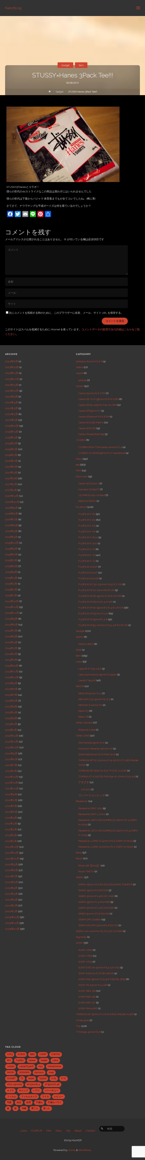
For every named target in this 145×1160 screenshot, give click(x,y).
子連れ (39, 1102)
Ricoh (79, 858)
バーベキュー (52, 1090)
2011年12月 (11, 776)
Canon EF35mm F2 (89, 410)
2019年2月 (11, 449)
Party (79, 852)
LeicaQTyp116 (26, 1066)
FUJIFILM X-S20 (87, 543)
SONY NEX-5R (86, 996)
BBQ (32, 1054)
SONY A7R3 (85, 955)
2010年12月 (12, 846)
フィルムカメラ (29, 1096)
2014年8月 (11, 624)
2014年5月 (11, 636)
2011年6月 (11, 811)
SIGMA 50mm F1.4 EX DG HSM (96, 907)
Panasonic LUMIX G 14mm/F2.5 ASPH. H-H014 (105, 840)
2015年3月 (11, 583)
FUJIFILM (81, 507)
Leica (79, 661)
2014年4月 (11, 642)
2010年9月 (11, 864)
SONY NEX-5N (87, 990)
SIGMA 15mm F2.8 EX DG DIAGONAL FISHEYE (105, 884)
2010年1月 (11, 911)
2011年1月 (11, 841)
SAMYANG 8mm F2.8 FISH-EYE (96, 754)
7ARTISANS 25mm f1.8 (91, 742)
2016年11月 (12, 495)
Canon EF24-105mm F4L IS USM (97, 404)
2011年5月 (11, 817)
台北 (19, 1102)
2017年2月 (11, 484)
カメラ (10, 1090)
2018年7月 (11, 460)
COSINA (81, 439)
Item (81, 65)
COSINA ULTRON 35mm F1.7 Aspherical (101, 452)
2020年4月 (11, 402)
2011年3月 (11, 829)
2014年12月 (12, 601)
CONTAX (55, 1054)
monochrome (54, 1066)
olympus (39, 1072)
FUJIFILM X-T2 (86, 555)
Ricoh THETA (86, 871)
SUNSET (11, 1078)
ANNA (79, 367)
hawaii (32, 1060)
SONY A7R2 (85, 949)
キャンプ (23, 1090)
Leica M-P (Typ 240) (89, 668)
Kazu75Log (13, 8)
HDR (78, 649)
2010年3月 (11, 899)
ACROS (21, 1054)
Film (78, 470)
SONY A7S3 (85, 961)
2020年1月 (11, 419)
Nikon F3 (83, 710)
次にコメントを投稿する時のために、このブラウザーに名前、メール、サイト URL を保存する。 (66, 312)
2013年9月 (11, 683)
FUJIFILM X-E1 (86, 513)
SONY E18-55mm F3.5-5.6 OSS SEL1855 (101, 979)
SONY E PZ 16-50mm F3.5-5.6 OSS (99, 967)
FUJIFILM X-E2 (86, 519)
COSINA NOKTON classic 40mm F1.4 (100, 447)
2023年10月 (12, 379)
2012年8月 (11, 759)
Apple (79, 373)
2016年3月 (11, 536)
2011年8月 (11, 800)
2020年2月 (11, 414)
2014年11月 (11, 607)
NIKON (80, 686)
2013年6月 (11, 700)
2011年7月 (11, 805)
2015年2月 (11, 589)
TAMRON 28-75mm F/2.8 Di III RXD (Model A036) (104, 1014)
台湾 (28, 1102)
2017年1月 (11, 490)
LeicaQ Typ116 (87, 680)
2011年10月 (12, 788)
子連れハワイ (54, 1102)
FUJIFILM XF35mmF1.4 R (92, 619)
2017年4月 (11, 472)
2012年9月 (11, 753)
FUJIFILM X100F (87, 566)
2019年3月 (11, 443)
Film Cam (81, 476)
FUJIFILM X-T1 (86, 549)
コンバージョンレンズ (91, 795)
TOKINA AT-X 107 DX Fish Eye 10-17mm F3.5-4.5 (106, 776)
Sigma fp (81, 936)
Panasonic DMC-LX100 (91, 814)
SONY (79, 942)
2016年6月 (11, 525)
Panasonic (82, 801)
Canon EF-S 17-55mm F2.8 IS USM (98, 399)
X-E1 (53, 1078)
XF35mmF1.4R (52, 1084)
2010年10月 (12, 858)
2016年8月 (11, 513)
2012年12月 (11, 735)
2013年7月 (11, 694)
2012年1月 (11, 770)
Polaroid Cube (86, 729)
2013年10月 (12, 677)
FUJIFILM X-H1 (87, 531)
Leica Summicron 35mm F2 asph (97, 674)
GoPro (79, 636)
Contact (90, 1130)
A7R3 (9, 1054)
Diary (79, 458)
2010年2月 (11, 905)
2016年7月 (11, 519)
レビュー (58, 1096)
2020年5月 (11, 396)
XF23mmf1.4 (33, 1084)
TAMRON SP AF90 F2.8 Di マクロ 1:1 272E (102, 770)
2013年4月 (11, 712)
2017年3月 (11, 478)
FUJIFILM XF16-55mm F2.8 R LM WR (99, 595)
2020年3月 (11, 408)
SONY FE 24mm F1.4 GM (92, 984)
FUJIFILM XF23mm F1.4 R (93, 613)
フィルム (11, 1096)
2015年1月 (11, 595)
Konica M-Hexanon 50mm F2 (95, 748)
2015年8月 (11, 554)
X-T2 (63, 1078)
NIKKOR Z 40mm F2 (90, 705)
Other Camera (84, 722)
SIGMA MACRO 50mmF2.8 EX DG (98, 925)
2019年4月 (11, 437)
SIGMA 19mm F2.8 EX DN (93, 890)
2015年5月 (11, 572)
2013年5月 (11, 706)
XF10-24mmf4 (14, 1084)
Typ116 (42, 1078)
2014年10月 (12, 612)
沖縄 (24, 1108)
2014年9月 (11, 618)
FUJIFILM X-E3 (86, 525)
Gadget (65, 65)
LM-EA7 (85, 789)
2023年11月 (11, 373)
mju (41, 1066)
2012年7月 (11, 765)
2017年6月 (11, 466)
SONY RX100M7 (87, 1008)
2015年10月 (12, 542)
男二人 (34, 1108)
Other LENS (82, 735)
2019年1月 (11, 455)
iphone (82, 380)
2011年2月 (11, 835)
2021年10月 (12, 390)
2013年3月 (11, 718)
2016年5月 (11, 531)
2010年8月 (11, 870)
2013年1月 (11, 729)
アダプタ (83, 782)
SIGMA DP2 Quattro (89, 919)
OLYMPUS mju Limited (91, 495)
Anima (71, 1150)
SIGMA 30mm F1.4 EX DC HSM (96, 896)
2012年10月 (12, 747)
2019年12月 (12, 425)
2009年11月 (12, 922)
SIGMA (80, 877)
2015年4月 (11, 577)
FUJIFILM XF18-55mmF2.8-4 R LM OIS (100, 607)
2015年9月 (11, 548)
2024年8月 (11, 361)
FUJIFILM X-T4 (86, 560)
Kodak (44, 1060)
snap (51, 1072)
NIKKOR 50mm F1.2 (89, 693)
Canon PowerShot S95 (91, 434)
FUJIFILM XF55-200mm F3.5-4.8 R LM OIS (103, 625)
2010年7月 (11, 876)
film (9, 1060)
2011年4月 (11, 823)
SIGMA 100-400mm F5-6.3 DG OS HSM (99, 931)
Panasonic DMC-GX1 (90, 808)
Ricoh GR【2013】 (89, 865)
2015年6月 (11, 566)
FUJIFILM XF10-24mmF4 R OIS (96, 590)
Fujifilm (20, 1060)
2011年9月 (11, 794)
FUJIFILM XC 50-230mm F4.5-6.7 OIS (100, 584)
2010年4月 (11, 893)
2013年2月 (11, 724)
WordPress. (85, 1150)
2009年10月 (12, 928)
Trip (78, 1026)
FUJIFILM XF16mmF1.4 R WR (95, 601)
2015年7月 (11, 560)
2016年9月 (11, 507)
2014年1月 (11, 659)
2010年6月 (11, 882)
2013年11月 (11, 671)
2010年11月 (12, 852)
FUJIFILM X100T (87, 572)
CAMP (43, 1054)
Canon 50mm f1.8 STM (91, 393)
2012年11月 (11, 741)
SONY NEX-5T (86, 1002)
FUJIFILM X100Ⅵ (88, 578)
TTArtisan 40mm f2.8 (88, 1031)
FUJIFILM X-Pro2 (88, 537)
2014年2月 (11, 653)
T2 (22, 1078)
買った (46, 1108)
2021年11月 (11, 384)
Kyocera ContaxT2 (88, 489)
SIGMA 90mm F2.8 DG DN (93, 913)
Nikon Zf (83, 716)
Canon (80, 386)
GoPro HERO (85, 643)
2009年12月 (12, 917)
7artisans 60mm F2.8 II (89, 361)
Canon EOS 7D (87, 428)
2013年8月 (11, 688)
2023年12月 (12, 367)
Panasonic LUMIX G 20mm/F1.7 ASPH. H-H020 (105, 846)
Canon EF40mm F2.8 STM (93, 416)
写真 (9, 1102)
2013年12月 (11, 665)
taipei (31, 1078)
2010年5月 (11, 887)
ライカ (45, 1096)
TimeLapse (82, 1020)
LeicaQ (10, 1066)
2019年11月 (11, 431)
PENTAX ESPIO (87, 500)
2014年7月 (11, 630)
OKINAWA (24, 1072)
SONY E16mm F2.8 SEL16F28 (95, 973)
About (77, 1130)
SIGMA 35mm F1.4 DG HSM (94, 901)
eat (77, 464)
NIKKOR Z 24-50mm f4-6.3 (94, 699)
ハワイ (36, 1090)
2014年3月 (11, 648)
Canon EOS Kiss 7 (88, 483)
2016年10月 (12, 501)
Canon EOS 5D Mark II (90, 422)
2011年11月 (11, 782)
